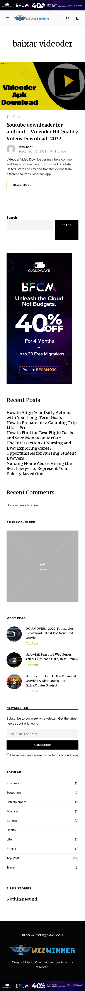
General (12, 820)
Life (9, 839)
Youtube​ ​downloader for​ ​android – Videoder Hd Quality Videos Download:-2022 (42, 132)
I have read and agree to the (43, 755)
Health (11, 830)
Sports (11, 848)
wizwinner (25, 147)
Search (12, 217)
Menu (7, 18)
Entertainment (16, 802)
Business (13, 783)
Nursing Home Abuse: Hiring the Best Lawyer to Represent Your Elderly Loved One (39, 468)
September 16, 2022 (32, 151)
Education (14, 792)
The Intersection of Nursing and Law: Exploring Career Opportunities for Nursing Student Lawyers (41, 450)
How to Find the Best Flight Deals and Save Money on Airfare (40, 435)
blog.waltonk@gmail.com (42, 935)
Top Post (13, 117)
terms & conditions (65, 755)
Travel (11, 867)
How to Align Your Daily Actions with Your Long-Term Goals (39, 415)
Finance (12, 811)
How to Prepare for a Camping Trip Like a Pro (42, 425)
